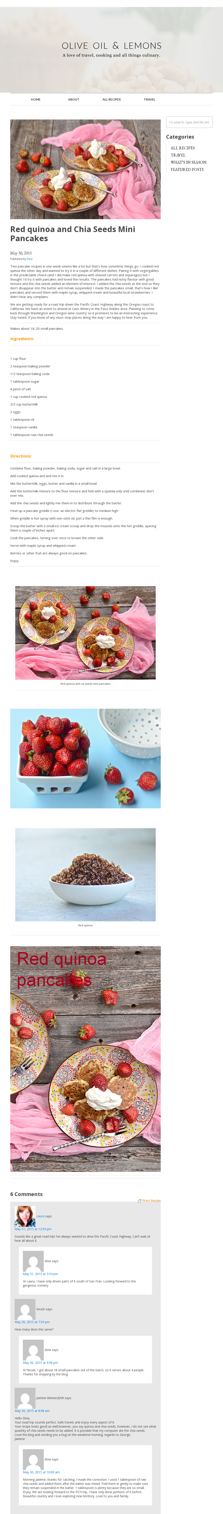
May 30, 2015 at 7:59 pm (32, 1322)
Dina (29, 259)
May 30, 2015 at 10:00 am (41, 1472)
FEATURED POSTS (187, 169)
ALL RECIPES (112, 99)
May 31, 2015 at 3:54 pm (40, 1274)
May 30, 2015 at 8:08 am (32, 1411)
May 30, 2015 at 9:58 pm (40, 1363)
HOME (36, 99)
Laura (40, 1216)
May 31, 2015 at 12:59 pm (33, 1229)
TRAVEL (149, 99)
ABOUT (73, 99)
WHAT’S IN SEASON (188, 162)
